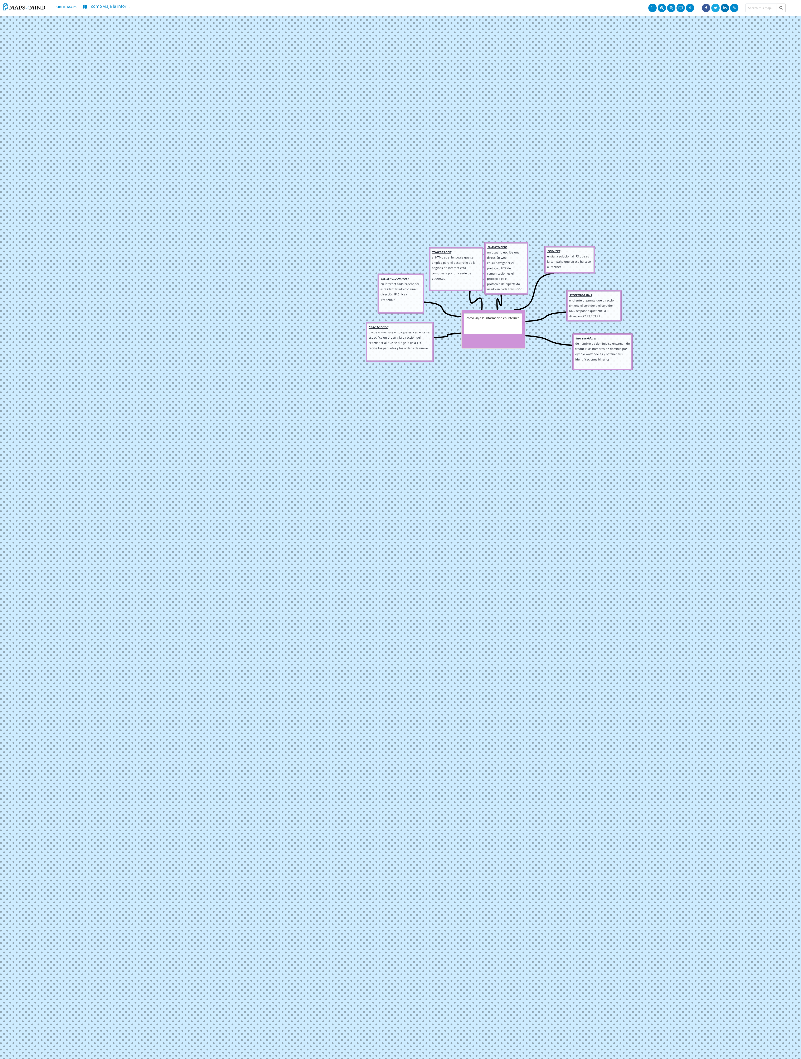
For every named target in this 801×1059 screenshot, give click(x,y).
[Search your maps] (781, 8)
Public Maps (65, 7)
